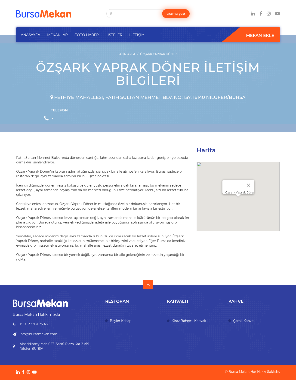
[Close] (248, 185)
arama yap (176, 14)
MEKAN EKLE (260, 35)
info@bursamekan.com (38, 334)
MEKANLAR (57, 35)
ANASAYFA (30, 35)
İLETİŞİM (137, 35)
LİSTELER (114, 35)
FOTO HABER (87, 35)
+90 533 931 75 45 (34, 324)
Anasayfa (127, 54)
